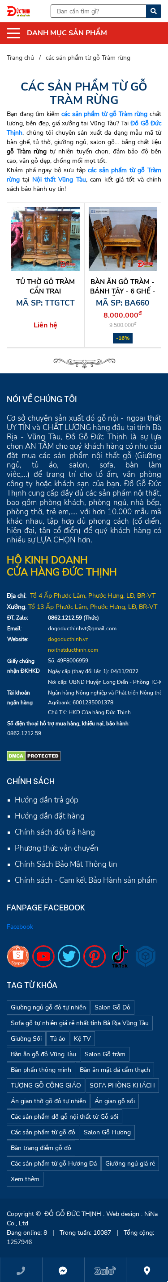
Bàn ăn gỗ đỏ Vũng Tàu (43, 1054)
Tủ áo (57, 1038)
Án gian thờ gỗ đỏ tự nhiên (48, 1101)
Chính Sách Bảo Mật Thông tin (66, 864)
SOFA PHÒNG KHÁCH (122, 1085)
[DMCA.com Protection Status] (34, 755)
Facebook (20, 926)
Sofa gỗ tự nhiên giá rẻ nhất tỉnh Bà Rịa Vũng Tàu (80, 1023)
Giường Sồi (26, 1038)
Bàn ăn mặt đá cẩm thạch (115, 1070)
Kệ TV (82, 1038)
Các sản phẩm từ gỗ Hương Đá (54, 1163)
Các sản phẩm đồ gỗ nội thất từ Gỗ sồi (64, 1116)
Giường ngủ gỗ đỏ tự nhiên (48, 1007)
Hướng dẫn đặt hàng (50, 816)
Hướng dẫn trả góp (46, 800)
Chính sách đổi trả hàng (55, 832)
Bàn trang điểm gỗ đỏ (41, 1148)
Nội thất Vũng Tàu (59, 179)
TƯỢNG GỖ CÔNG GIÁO (46, 1085)
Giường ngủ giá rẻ (130, 1163)
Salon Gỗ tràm (105, 1054)
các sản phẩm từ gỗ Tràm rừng (104, 114)
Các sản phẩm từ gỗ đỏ (43, 1132)
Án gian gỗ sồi (115, 1101)
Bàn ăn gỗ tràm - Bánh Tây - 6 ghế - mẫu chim (122, 291)
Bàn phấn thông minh (41, 1070)
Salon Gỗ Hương (107, 1132)
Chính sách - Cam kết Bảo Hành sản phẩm (86, 880)
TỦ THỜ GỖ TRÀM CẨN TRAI (45, 286)
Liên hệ (45, 325)
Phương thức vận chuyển (57, 848)
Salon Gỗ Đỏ (112, 1007)
